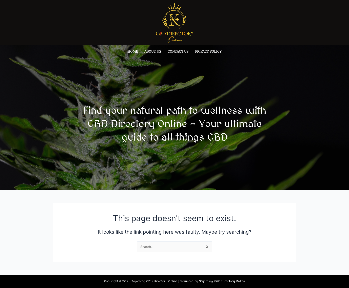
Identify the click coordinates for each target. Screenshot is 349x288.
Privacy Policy (208, 51)
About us (152, 51)
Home (133, 51)
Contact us (178, 51)
